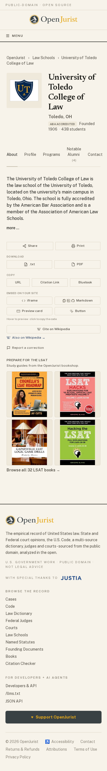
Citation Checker (20, 663)
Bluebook (85, 282)
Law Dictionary (18, 613)
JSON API (13, 701)
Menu (17, 36)
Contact (87, 741)
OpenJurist (16, 58)
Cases (10, 599)
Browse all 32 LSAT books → (33, 470)
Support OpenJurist (53, 717)
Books (11, 656)
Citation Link (49, 282)
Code (10, 606)
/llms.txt (12, 693)
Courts (11, 628)
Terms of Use (85, 749)
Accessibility (59, 741)
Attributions (56, 749)
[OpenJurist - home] (53, 19)
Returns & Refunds (22, 749)
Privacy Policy (17, 757)
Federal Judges (18, 620)
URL (18, 282)
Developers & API (20, 686)
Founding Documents (24, 649)
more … (13, 228)
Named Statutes (20, 642)
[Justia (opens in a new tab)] (71, 578)
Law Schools (44, 58)
